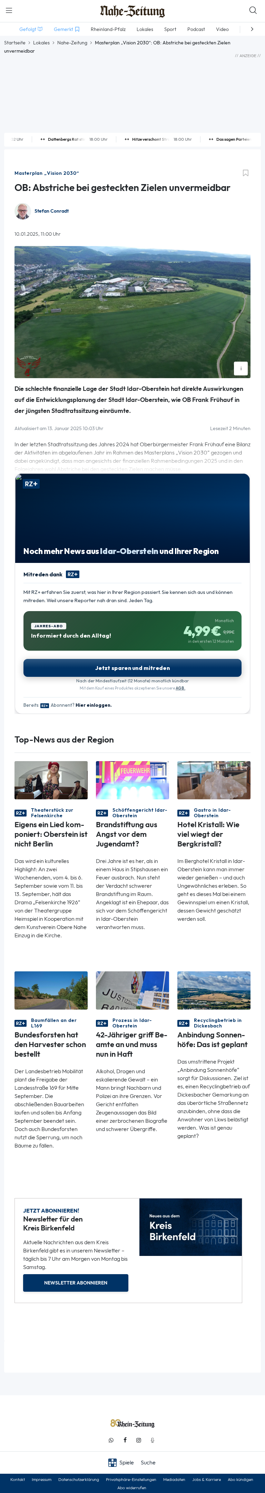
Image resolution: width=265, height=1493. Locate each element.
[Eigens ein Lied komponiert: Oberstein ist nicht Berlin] (51, 779)
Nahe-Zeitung (72, 43)
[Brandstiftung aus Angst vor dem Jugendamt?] (132, 779)
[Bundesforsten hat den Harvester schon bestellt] (51, 989)
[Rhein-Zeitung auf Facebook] (124, 1440)
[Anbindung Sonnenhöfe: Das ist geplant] (214, 989)
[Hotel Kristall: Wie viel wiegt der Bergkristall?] (214, 779)
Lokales (41, 43)
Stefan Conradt (52, 211)
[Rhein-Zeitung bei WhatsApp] (111, 1440)
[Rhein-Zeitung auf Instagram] (138, 1440)
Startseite (15, 43)
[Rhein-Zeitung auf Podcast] (152, 1440)
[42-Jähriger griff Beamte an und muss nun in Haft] (132, 989)
